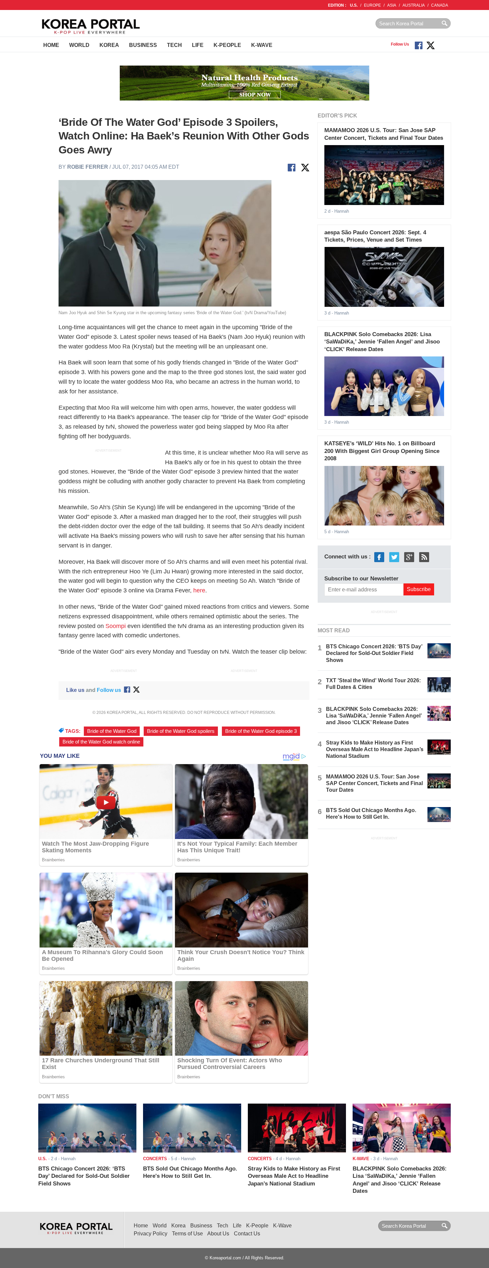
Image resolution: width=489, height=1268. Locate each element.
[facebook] (379, 556)
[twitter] (394, 556)
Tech (174, 45)
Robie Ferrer (87, 167)
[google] (409, 556)
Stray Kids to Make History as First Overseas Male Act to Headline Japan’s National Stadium (374, 749)
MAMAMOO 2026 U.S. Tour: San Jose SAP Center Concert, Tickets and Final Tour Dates (374, 783)
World (79, 45)
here (199, 590)
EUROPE (372, 5)
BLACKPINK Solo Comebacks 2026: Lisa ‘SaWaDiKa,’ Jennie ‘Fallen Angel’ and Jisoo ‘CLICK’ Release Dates (382, 341)
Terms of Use (187, 1233)
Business (143, 45)
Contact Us (247, 1233)
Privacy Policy (150, 1233)
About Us (218, 1233)
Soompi (115, 626)
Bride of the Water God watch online (101, 741)
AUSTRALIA (414, 5)
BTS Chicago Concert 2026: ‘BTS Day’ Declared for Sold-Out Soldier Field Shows (374, 653)
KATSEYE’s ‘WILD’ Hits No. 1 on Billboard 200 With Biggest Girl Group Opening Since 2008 (381, 451)
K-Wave (261, 45)
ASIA (391, 5)
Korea (109, 45)
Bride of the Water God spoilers (181, 731)
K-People (227, 45)
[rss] (424, 556)
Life (198, 45)
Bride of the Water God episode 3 (261, 731)
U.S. (354, 5)
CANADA (439, 5)
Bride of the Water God (111, 731)
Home (51, 45)
